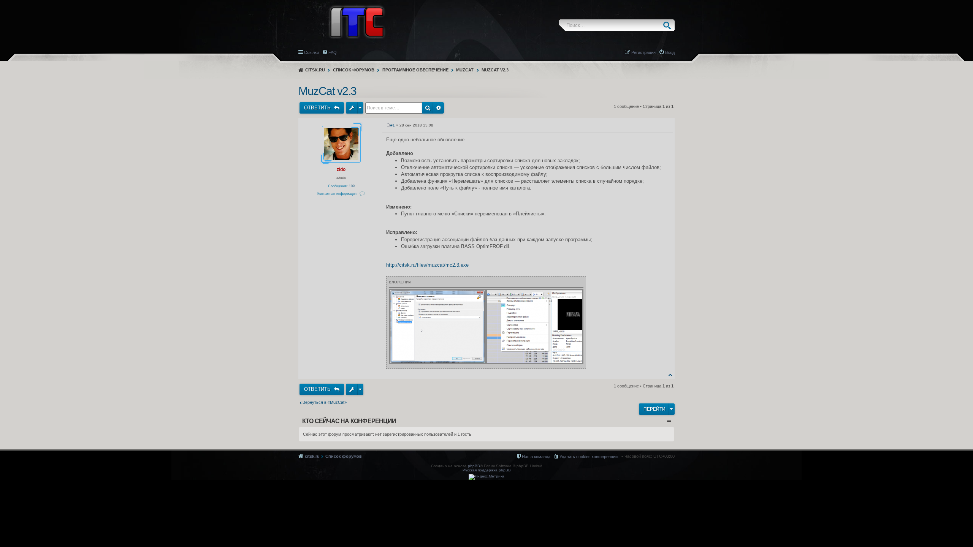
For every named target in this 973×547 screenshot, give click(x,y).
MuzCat (465, 70)
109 (352, 186)
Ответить (318, 108)
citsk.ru (315, 70)
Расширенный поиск (438, 108)
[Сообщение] (388, 125)
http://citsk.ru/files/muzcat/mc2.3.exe (427, 265)
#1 (392, 125)
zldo (341, 169)
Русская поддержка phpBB (487, 470)
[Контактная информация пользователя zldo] (362, 194)
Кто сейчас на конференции (349, 421)
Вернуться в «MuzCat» (325, 402)
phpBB (474, 466)
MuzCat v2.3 (495, 70)
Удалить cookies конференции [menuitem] (588, 456)
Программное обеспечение (415, 70)
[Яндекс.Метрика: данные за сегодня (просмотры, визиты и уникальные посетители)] (486, 477)
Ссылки (311, 52)
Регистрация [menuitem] (643, 52)
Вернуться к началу (671, 375)
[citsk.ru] (356, 21)
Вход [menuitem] (670, 52)
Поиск (669, 25)
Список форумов (353, 70)
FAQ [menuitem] (332, 52)
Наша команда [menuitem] (536, 456)
